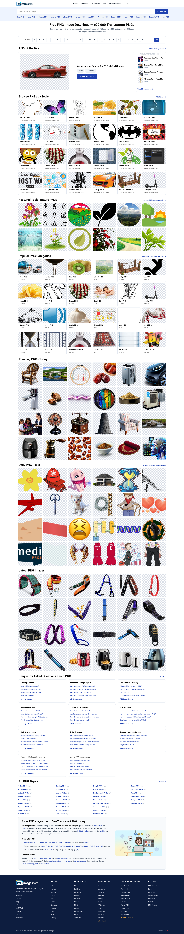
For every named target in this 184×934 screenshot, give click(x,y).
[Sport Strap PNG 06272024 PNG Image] (129, 635)
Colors (53, 902)
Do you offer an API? (127, 745)
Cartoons (77, 892)
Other (53, 886)
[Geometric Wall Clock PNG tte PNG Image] (104, 399)
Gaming (48, 842)
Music (76, 905)
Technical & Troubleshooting (33, 757)
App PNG (91, 17)
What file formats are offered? (32, 714)
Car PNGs (124, 902)
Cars (52, 911)
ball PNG (166, 17)
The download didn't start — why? (32, 720)
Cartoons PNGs (63, 800)
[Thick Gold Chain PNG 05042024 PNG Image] (104, 504)
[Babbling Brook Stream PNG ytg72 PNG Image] (154, 423)
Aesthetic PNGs (101, 796)
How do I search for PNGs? (80, 711)
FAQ (126, 4)
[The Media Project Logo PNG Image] (30, 554)
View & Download (88, 76)
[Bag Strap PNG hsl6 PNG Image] (154, 635)
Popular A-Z (152, 898)
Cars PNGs (90, 70)
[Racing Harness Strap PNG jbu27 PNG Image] (104, 585)
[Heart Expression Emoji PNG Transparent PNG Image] (79, 529)
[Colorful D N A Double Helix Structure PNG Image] (129, 529)
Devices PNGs (62, 807)
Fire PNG (62, 846)
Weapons (101, 895)
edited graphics (80, 861)
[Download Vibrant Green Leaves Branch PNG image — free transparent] (154, 239)
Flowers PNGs (62, 803)
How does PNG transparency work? (132, 695)
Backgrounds (78, 911)
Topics (83, 4)
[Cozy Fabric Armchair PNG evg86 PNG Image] (129, 423)
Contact (18, 898)
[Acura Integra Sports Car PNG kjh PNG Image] (44, 72)
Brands (76, 902)
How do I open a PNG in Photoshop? (133, 711)
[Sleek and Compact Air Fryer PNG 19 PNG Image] (104, 659)
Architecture (102, 889)
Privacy (18, 911)
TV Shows (101, 905)
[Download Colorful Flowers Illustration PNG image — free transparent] (30, 215)
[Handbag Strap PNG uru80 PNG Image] (79, 610)
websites (51, 861)
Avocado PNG (103, 17)
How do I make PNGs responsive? (32, 745)
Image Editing (125, 707)
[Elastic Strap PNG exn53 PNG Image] (104, 635)
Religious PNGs (138, 800)
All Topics (151, 892)
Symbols (54, 905)
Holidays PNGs (63, 796)
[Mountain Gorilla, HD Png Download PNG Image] (154, 529)
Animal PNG (98, 846)
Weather (101, 918)
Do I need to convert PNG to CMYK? (83, 739)
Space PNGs (137, 786)
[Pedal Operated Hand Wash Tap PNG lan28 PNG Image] (30, 399)
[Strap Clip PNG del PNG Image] (79, 585)
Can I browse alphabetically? (80, 720)
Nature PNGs (24, 789)
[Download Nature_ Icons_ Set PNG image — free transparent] (55, 215)
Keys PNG (20, 17)
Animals (33, 842)
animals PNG (80, 17)
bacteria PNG (141, 17)
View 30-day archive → (145, 89)
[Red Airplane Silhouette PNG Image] (30, 504)
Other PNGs (24, 786)
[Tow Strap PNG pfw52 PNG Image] (55, 585)
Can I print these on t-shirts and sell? (83, 695)
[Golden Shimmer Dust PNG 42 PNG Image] (129, 399)
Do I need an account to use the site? (133, 736)
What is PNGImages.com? (30, 686)
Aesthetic (77, 918)
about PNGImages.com (42, 858)
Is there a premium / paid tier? (130, 739)
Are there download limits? (129, 742)
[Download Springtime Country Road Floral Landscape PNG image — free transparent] (129, 239)
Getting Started (27, 683)
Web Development (28, 732)
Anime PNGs (24, 796)
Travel (53, 914)
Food (52, 898)
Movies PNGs (62, 793)
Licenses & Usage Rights (80, 683)
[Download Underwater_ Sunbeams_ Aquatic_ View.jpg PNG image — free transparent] (30, 239)
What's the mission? (77, 763)
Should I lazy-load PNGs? (29, 739)
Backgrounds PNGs (102, 793)
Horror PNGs (99, 789)
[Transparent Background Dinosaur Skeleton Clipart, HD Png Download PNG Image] (154, 480)
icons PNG (31, 17)
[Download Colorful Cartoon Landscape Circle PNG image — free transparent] (79, 215)
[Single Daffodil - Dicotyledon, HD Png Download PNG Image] (30, 480)
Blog (17, 902)
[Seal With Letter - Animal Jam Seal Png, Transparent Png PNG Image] (79, 480)
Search (150, 902)
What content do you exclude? (81, 769)
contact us (45, 864)
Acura (81, 70)
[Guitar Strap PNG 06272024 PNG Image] (30, 659)
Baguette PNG (154, 17)
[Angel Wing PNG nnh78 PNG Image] (79, 554)
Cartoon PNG (78, 846)
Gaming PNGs (62, 786)
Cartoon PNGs (126, 892)
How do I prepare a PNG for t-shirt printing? (85, 742)
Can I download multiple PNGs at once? (34, 717)
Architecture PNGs (102, 803)
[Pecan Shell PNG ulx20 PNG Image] (55, 399)
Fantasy (100, 898)
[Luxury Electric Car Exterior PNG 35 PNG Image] (154, 374)
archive (102, 831)
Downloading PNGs (28, 707)
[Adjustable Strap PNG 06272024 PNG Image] (55, 659)
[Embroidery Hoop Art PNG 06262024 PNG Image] (79, 374)
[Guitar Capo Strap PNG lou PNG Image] (129, 585)
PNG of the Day (115, 4)
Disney (100, 886)
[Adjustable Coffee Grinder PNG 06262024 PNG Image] (55, 448)
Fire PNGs (124, 911)
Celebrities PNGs (138, 796)
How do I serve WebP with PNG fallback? (35, 742)
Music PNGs (62, 814)
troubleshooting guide (30, 864)
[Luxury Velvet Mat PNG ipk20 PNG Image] (129, 448)
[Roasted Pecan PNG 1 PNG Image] (79, 448)
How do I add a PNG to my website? (33, 736)
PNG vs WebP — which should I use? (132, 689)
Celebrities (101, 911)
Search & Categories (79, 707)
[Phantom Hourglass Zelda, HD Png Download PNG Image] (129, 480)
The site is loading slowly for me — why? (35, 766)
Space (100, 902)
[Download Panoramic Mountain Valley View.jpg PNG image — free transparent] (129, 215)
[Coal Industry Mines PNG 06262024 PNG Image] (104, 423)
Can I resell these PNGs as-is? (81, 692)
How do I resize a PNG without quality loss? (135, 717)
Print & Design (76, 732)
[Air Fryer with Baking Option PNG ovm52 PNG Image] (79, 659)
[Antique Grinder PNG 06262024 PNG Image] (79, 423)
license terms (62, 858)
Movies (54, 842)
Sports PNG (88, 846)
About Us (19, 895)
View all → (162, 782)
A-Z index (48, 850)
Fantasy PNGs (100, 814)
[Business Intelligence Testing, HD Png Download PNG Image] (104, 529)
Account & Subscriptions (130, 732)
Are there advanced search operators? (84, 714)
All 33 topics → (161, 97)
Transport (101, 892)
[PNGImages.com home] (24, 4)
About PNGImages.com (80, 757)
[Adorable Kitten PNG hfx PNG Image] (79, 504)
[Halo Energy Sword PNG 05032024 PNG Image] (55, 504)
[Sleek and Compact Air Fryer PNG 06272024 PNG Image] (129, 659)
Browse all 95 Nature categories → (154, 200)
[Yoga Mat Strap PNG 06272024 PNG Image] (30, 585)
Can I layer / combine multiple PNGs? (133, 720)
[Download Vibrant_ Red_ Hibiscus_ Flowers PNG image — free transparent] (104, 239)
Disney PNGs (99, 800)
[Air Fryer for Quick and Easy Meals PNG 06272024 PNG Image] (154, 659)
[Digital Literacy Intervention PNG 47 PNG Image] (30, 423)
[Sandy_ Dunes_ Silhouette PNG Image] (30, 529)
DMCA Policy (20, 908)
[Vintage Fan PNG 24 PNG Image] (55, 423)
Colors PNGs (24, 803)
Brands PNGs (62, 810)
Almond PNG (67, 17)
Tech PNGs (136, 793)
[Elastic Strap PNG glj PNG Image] (79, 635)
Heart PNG (54, 846)
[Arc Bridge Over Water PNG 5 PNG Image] (55, 374)
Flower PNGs (125, 905)
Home (75, 4)
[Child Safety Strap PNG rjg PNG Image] (104, 610)
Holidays (77, 889)
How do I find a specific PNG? (31, 692)
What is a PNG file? (27, 695)
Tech (99, 908)
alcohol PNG (55, 17)
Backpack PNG (116, 17)
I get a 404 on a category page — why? (34, 763)
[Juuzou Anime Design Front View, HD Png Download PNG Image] (154, 554)
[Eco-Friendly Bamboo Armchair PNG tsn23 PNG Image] (30, 374)
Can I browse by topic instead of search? (84, 717)
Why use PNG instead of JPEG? (131, 686)
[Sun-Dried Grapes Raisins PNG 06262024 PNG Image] (104, 374)
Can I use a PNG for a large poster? (82, 745)
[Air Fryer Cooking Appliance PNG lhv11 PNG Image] (30, 448)
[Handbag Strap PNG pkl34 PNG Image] (55, 610)
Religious (101, 914)
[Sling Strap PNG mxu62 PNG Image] (30, 610)
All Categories (153, 895)
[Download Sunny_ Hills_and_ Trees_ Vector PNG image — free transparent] (154, 215)
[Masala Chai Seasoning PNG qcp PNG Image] (104, 448)
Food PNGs (24, 800)
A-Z (104, 4)
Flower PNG (45, 846)
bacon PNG (129, 17)
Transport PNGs (101, 807)
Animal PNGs (125, 898)
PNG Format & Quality (129, 683)
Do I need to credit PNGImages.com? (83, 689)
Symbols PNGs (25, 807)
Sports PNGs (24, 810)
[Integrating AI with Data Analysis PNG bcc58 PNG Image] (154, 448)
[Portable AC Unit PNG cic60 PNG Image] (129, 374)
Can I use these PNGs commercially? (83, 686)
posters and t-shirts (62, 861)
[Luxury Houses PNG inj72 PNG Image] (104, 480)
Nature (67, 842)
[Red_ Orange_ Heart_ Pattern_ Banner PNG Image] (154, 504)
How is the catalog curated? (80, 766)
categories (98, 826)
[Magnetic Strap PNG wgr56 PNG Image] (129, 610)
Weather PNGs (137, 803)
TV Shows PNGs (138, 789)
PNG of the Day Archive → (157, 49)
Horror (76, 914)
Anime (26, 842)
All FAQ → (163, 676)
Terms (18, 914)
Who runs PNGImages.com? (80, 760)
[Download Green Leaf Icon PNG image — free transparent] (79, 239)
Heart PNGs (125, 908)
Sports (60, 842)
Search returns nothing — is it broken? (34, 769)
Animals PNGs (25, 793)
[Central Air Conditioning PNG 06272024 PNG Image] (154, 399)
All (157, 40)
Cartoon (40, 842)
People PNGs (99, 786)
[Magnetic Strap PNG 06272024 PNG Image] (154, 610)
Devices (77, 898)
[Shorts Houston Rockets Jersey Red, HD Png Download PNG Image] (104, 554)
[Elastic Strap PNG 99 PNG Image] (55, 635)
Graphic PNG (43, 17)
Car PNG (69, 846)
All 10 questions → (27, 699)
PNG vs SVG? (124, 692)
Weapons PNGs (100, 810)
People (76, 908)
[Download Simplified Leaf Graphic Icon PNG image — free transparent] (104, 215)
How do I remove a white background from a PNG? (138, 714)
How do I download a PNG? (30, 711)
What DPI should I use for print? (81, 736)
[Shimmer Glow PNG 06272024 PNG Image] (79, 399)
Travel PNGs (62, 789)
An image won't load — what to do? (33, 760)
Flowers (77, 895)
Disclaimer (19, 917)
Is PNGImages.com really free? (31, 689)
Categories (95, 4)
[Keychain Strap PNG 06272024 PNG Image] (154, 585)
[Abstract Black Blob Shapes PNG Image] (55, 554)
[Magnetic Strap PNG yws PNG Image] (30, 635)
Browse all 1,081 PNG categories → (154, 256)
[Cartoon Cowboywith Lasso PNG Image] (129, 504)
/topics (85, 842)
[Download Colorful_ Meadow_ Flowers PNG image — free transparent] (55, 239)
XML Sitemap (152, 905)
